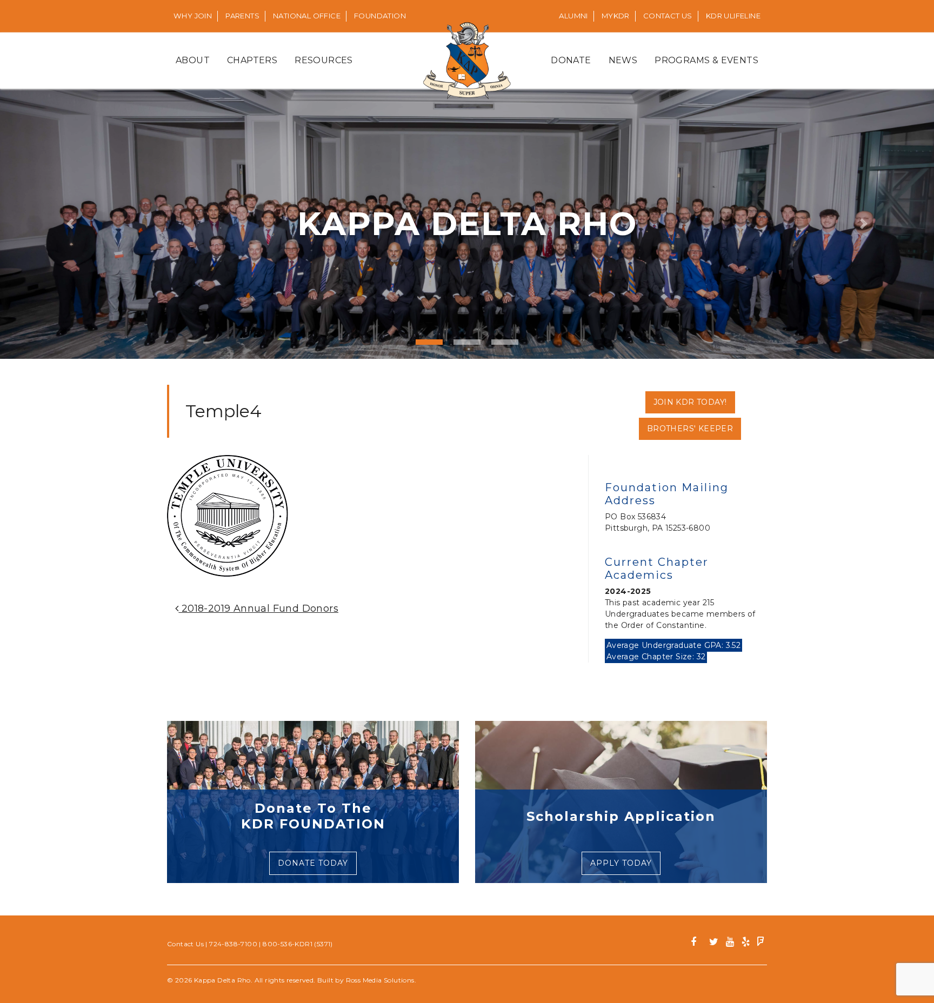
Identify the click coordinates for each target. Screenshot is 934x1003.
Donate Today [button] (313, 863)
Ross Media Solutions (380, 980)
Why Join (193, 15)
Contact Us (667, 15)
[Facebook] (697, 943)
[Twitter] (713, 943)
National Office (307, 15)
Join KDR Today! (690, 402)
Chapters (252, 60)
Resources (324, 60)
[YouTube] (730, 943)
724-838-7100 (233, 944)
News (623, 60)
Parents (242, 15)
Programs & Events (706, 60)
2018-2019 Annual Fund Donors (258, 608)
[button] (70, 224)
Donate (571, 60)
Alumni (573, 15)
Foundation (380, 15)
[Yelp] (745, 943)
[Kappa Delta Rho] (467, 60)
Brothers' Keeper (690, 428)
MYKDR (616, 15)
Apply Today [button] (621, 863)
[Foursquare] (761, 943)
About (193, 60)
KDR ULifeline (733, 15)
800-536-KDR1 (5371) (298, 944)
